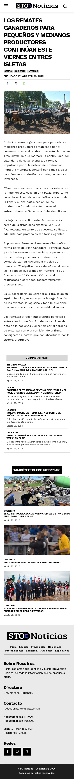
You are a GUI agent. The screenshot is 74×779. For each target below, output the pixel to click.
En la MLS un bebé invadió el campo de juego (32, 562)
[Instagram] (17, 752)
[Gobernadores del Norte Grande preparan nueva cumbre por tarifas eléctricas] (37, 586)
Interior (33, 71)
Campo (8, 71)
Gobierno (19, 71)
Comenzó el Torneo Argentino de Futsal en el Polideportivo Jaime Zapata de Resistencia (36, 391)
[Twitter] (15, 83)
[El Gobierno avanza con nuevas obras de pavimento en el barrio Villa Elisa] (37, 491)
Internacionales (16, 365)
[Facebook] (7, 83)
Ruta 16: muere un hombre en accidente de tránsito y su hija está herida (33, 414)
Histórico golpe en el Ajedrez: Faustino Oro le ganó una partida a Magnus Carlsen (36, 369)
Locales (11, 410)
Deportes (9, 560)
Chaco (10, 387)
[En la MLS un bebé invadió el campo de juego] (37, 540)
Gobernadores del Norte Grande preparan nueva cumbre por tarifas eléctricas (35, 609)
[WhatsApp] (23, 83)
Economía (9, 606)
